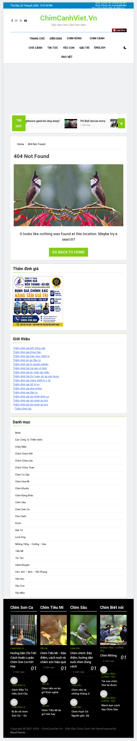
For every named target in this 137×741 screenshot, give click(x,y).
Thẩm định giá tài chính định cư (31, 396)
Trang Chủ (37, 38)
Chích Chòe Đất (24, 453)
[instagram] (16, 21)
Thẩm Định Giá (23, 408)
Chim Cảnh (97, 38)
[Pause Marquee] (121, 123)
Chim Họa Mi (22, 481)
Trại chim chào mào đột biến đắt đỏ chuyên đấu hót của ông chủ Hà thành (111, 11)
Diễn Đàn (56, 38)
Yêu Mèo (20, 592)
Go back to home (68, 252)
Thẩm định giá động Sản (27, 352)
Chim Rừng (74, 38)
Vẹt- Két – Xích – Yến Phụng (31, 571)
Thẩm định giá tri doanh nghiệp (30, 364)
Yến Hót (19, 578)
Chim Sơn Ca (22, 509)
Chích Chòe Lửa (24, 460)
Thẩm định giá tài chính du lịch (30, 400)
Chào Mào (21, 446)
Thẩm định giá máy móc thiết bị (31, 356)
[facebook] (12, 21)
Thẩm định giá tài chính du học (30, 404)
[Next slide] (124, 5)
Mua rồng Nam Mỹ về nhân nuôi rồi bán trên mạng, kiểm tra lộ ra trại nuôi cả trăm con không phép (109, 8)
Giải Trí (84, 47)
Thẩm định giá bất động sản (29, 348)
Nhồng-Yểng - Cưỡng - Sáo (112, 649)
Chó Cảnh (35, 47)
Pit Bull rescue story (82, 121)
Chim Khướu (22, 488)
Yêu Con (68, 47)
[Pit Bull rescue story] (60, 123)
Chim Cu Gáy (22, 474)
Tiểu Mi (19, 551)
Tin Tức (52, 47)
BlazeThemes (17, 732)
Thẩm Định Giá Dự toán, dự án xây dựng (36, 376)
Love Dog (20, 537)
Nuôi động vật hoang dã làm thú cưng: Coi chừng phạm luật (110, 3)
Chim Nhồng (108, 655)
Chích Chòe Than (24, 467)
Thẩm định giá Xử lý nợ (26, 384)
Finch (18, 523)
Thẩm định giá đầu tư (25, 392)
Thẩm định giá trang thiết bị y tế (31, 380)
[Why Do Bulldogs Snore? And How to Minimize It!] (106, 123)
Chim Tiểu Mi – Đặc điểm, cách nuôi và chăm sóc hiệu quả (53, 657)
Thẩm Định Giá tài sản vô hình (30, 368)
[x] (20, 21)
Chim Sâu (20, 502)
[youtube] (25, 21)
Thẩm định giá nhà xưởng (27, 388)
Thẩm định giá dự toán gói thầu (31, 372)
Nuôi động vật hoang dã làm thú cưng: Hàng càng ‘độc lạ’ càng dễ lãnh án (111, 5)
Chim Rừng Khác (24, 495)
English (99, 47)
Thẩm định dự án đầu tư (27, 360)
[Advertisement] (68, 88)
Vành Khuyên (22, 564)
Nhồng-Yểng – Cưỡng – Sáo (30, 544)
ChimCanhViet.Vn (68, 18)
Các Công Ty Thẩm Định (28, 439)
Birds (18, 432)
